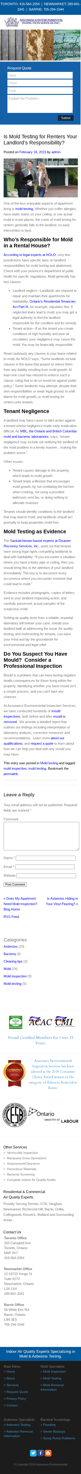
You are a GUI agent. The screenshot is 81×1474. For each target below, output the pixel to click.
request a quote (42, 743)
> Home (9, 1371)
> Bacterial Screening (19, 1174)
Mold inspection (15, 976)
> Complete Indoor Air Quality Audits (29, 1180)
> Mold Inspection (53, 1371)
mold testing (24, 209)
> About (9, 1378)
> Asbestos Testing (17, 1424)
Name (9, 858)
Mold (7, 969)
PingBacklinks (28, 929)
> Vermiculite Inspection (20, 1153)
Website (10, 875)
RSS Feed (11, 917)
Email (9, 867)
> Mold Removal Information (52, 1387)
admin (56, 152)
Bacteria (10, 954)
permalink (11, 774)
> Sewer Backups (52, 1431)
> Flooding (48, 1424)
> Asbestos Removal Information (18, 1434)
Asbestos (11, 946)
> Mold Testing (50, 1378)
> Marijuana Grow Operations (24, 1158)
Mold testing (49, 763)
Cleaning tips (13, 961)
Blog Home (12, 909)
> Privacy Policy (15, 1398)
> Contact (11, 1405)
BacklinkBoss (14, 924)
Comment (11, 819)
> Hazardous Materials (19, 1169)
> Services (11, 1385)
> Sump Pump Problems (57, 1438)
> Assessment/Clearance (21, 1163)
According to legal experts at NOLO (30, 255)
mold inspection (15, 768)
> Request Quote (16, 1392)
